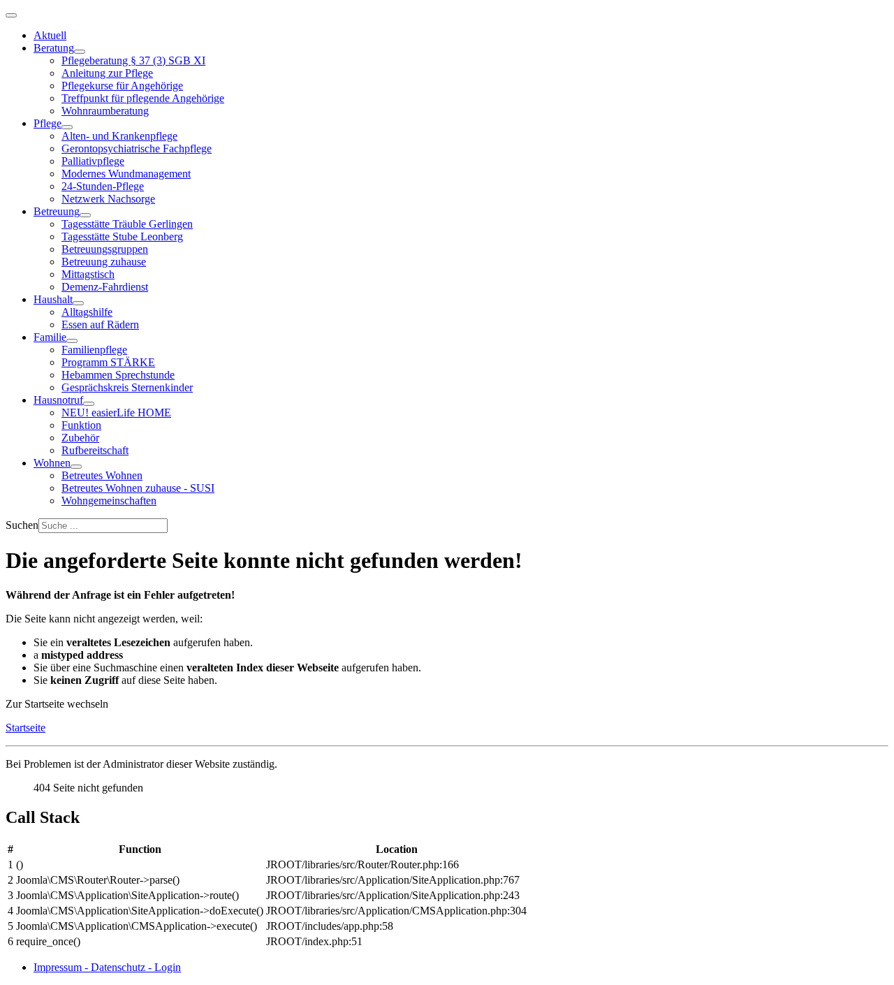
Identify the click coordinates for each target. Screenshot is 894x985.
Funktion (81, 425)
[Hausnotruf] (88, 404)
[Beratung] (79, 52)
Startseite (25, 728)
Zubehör (80, 438)
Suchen (22, 525)
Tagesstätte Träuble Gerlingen (127, 224)
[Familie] (72, 341)
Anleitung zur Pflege (107, 73)
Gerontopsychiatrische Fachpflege (136, 148)
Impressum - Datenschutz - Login (107, 967)
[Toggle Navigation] (11, 15)
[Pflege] (67, 127)
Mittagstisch (88, 274)
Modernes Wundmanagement (126, 174)
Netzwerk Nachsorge (108, 199)
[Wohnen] (76, 467)
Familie (50, 337)
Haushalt (53, 299)
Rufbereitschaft (95, 450)
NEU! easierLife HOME (116, 412)
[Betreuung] (85, 215)
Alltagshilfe (86, 312)
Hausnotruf (58, 400)
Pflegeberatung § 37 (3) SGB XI (133, 60)
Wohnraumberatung (105, 111)
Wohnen (52, 463)
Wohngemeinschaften (108, 500)
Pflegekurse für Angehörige (122, 86)
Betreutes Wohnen (101, 475)
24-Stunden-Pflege (102, 186)
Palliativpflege (92, 161)
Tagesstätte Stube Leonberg (122, 236)
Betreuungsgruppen (104, 249)
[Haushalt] (78, 303)
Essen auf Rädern (100, 324)
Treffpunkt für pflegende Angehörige (142, 98)
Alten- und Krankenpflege (119, 136)
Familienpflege (94, 350)
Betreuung (57, 211)
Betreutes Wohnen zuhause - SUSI (137, 488)
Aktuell (50, 35)
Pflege (47, 123)
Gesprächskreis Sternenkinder (127, 387)
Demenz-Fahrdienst (104, 287)
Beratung (54, 48)
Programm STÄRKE (108, 362)
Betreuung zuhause (103, 262)
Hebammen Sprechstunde (118, 375)
